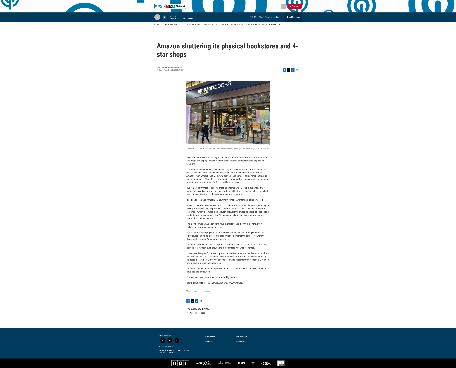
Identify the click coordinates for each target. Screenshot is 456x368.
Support (224, 25)
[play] (157, 17)
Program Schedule (174, 25)
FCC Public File (241, 336)
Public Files (240, 342)
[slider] (168, 17)
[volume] (164, 17)
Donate (295, 6)
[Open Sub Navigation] (161, 25)
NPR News (207, 291)
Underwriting (237, 25)
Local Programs (193, 25)
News (156, 25)
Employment (210, 336)
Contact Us (274, 25)
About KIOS (209, 25)
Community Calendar (256, 25)
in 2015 (239, 205)
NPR (195, 291)
